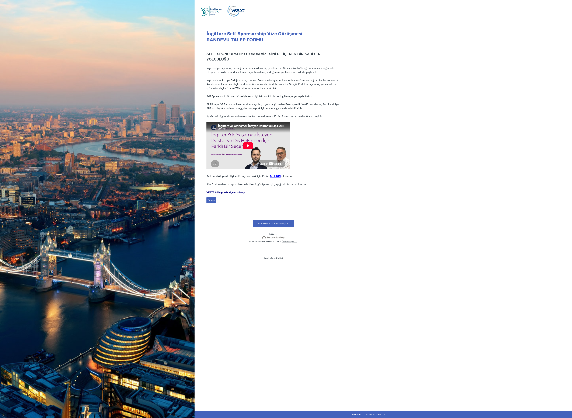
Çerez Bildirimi (277, 258)
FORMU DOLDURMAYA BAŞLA (273, 223)
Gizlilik (266, 258)
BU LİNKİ (275, 176)
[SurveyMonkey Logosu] (273, 237)
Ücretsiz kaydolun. (289, 241)
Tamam (211, 200)
